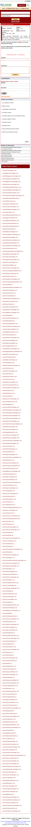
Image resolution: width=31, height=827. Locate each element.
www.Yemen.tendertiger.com (10, 791)
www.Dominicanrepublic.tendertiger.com (13, 195)
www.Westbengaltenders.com (10, 780)
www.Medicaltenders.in (8, 321)
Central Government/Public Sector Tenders (11, 147)
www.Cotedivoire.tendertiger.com (11, 727)
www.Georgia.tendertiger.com (10, 329)
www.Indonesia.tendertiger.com (11, 563)
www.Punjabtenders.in (8, 677)
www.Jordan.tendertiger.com (10, 674)
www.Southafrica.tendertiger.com (11, 245)
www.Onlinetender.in (8, 532)
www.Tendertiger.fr (7, 613)
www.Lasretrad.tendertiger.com (10, 752)
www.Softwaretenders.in (9, 201)
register (19, 42)
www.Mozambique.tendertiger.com (11, 410)
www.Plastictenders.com (9, 621)
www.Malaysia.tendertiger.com (10, 243)
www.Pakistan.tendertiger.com (10, 554)
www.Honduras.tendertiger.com (11, 529)
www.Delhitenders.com (8, 783)
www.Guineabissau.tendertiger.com (12, 440)
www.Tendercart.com (8, 368)
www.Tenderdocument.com (9, 401)
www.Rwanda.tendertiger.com (10, 744)
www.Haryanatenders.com (9, 485)
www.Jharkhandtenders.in (9, 641)
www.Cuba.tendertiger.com (9, 749)
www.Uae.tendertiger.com (9, 669)
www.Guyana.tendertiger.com (10, 463)
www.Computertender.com (9, 660)
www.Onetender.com (8, 521)
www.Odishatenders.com (9, 499)
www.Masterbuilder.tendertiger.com (12, 287)
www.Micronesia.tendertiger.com (11, 365)
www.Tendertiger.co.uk (8, 568)
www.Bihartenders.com (8, 393)
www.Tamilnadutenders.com (10, 323)
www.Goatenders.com (8, 362)
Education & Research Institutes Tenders (10, 152)
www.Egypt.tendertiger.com (9, 217)
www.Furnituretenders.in (9, 295)
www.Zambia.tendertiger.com (10, 802)
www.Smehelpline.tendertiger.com (11, 190)
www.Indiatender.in (7, 552)
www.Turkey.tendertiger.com (10, 658)
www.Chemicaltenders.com (9, 593)
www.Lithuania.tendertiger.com (10, 797)
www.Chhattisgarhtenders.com (10, 605)
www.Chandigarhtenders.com (10, 582)
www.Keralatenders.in (8, 730)
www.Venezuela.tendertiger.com (11, 747)
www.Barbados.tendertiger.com (10, 348)
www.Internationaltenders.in (10, 574)
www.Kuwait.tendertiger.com (10, 741)
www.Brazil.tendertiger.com (9, 449)
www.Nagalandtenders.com (9, 432)
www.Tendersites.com (8, 524)
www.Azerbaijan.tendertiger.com (11, 326)
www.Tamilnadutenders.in (9, 334)
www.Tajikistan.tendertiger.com (10, 312)
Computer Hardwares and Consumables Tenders (13, 115)
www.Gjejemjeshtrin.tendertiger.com (12, 351)
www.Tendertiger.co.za (8, 580)
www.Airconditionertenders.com (11, 192)
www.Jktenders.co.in (8, 652)
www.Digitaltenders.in (8, 794)
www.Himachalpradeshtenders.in (11, 518)
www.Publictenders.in (8, 655)
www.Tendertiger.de (7, 591)
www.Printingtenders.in (8, 632)
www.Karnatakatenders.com (10, 685)
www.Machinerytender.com (9, 808)
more (26, 141)
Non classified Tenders (6, 155)
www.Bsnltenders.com (8, 460)
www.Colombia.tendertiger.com (10, 638)
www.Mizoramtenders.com (9, 376)
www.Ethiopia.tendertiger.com (10, 273)
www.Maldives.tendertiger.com (10, 254)
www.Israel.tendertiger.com (9, 607)
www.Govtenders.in (7, 396)
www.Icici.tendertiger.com (9, 541)
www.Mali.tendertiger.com (9, 265)
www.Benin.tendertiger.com (9, 371)
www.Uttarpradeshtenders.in (10, 735)
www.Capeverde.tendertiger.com (11, 538)
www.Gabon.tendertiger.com (10, 307)
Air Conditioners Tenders (8, 102)
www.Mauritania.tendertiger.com (11, 298)
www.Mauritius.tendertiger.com (10, 309)
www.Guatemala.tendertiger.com (11, 418)
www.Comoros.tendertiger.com (10, 649)
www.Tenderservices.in (8, 513)
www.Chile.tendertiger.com (9, 627)
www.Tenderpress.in (7, 502)
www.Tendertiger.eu (7, 602)
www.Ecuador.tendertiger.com (10, 206)
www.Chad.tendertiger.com (9, 571)
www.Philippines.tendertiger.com (11, 610)
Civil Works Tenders (6, 112)
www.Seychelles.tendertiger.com (11, 800)
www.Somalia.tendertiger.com (10, 223)
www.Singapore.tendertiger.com (11, 178)
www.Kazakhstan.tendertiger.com (11, 708)
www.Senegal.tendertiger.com (10, 788)
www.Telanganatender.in (9, 357)
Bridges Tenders (6, 106)
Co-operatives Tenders (6, 149)
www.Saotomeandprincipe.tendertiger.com (13, 755)
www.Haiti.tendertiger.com (9, 474)
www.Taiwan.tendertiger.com (10, 301)
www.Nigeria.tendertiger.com (10, 488)
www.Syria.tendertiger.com (9, 290)
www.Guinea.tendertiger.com (10, 429)
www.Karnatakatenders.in (9, 696)
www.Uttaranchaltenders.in (9, 713)
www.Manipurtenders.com (9, 276)
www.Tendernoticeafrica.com (10, 468)
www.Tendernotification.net (9, 479)
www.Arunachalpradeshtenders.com (12, 282)
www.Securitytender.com (9, 777)
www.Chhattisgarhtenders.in (10, 616)
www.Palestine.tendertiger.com (10, 566)
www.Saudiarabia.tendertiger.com (11, 766)
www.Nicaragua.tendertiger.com (11, 465)
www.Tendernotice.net (8, 446)
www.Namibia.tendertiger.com (10, 443)
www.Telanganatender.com (9, 346)
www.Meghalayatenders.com (10, 332)
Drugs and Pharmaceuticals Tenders (10, 128)
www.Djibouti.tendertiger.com (10, 173)
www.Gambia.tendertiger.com (10, 318)
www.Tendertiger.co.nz (8, 557)
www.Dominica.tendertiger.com (10, 184)
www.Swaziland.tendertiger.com (11, 279)
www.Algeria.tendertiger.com (10, 204)
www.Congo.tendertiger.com (10, 671)
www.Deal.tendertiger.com (9, 772)
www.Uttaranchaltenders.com (10, 702)
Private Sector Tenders (6, 156)
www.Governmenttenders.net (10, 385)
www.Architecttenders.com (9, 248)
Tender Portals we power (9, 166)
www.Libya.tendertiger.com (9, 786)
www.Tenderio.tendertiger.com (10, 435)
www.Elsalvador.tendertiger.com (11, 240)
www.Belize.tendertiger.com (9, 359)
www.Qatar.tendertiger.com (9, 699)
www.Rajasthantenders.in (9, 733)
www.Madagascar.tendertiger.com (11, 176)
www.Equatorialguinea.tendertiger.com (12, 251)
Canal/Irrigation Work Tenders (9, 109)
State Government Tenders (7, 160)
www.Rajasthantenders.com (10, 722)
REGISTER (22, 5)
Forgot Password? (5, 96)
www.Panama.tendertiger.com (10, 577)
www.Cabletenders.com (8, 504)
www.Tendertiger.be (7, 546)
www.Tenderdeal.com (8, 390)
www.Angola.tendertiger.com (10, 237)
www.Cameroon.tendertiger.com (11, 515)
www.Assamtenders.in (8, 304)
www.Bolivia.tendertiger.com (10, 426)
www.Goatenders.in (7, 373)
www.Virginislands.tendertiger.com (11, 769)
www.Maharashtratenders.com (10, 220)
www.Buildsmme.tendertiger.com (11, 471)
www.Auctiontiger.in (7, 315)
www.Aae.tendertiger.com (9, 170)
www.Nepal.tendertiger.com (9, 454)
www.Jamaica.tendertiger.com (10, 619)
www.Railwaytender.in (8, 710)
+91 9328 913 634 (24, 8)
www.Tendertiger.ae (7, 535)
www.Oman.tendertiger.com (10, 510)
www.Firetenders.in (7, 284)
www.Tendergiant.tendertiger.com (11, 412)
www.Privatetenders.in (8, 644)
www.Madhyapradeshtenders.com (11, 187)
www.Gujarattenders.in (8, 451)
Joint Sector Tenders (6, 153)
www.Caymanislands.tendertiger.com (12, 549)
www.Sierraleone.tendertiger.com (11, 811)
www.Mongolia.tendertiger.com (10, 387)
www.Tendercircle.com (8, 379)
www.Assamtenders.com (9, 293)
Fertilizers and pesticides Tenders (10, 132)
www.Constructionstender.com (10, 683)
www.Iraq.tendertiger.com (9, 596)
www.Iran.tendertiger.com (9, 585)
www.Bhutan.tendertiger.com (10, 382)
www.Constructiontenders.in (10, 705)
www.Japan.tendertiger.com (10, 630)
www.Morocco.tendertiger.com (10, 398)
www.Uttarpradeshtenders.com (10, 724)
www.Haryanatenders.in (8, 496)
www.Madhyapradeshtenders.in (11, 198)
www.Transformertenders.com (10, 635)
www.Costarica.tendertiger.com (10, 716)
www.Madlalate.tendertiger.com (11, 209)
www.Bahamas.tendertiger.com (10, 337)
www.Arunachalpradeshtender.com (11, 270)
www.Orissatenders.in (8, 543)
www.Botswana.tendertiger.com (11, 437)
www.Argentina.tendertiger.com (10, 259)
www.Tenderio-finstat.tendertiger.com (12, 424)
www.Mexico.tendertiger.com (10, 354)
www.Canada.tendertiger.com (10, 527)
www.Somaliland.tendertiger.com (11, 234)
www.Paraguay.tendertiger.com (10, 588)
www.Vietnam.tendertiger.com (10, 758)
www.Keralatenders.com (9, 719)
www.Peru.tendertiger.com (9, 599)
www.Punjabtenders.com (9, 666)
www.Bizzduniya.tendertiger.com (11, 415)
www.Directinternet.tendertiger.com (12, 805)
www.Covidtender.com (8, 738)
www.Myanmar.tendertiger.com (10, 421)
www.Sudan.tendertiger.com (10, 256)
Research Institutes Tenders (7, 158)
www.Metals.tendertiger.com (10, 343)
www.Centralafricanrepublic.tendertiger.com (14, 560)
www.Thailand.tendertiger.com (10, 624)
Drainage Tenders (6, 125)
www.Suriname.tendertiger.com (10, 268)
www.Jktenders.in (7, 663)
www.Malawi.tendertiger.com (10, 231)
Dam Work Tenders (6, 122)
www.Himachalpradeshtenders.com (12, 507)
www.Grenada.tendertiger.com (10, 407)
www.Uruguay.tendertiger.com (10, 680)
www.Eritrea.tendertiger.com (10, 262)
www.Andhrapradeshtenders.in (10, 226)
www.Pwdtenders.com (8, 688)
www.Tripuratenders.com (9, 646)
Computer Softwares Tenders (9, 119)
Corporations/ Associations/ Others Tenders (11, 150)
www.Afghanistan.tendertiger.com (11, 181)
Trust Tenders (4, 161)
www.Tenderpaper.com (8, 490)
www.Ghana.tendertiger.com (10, 340)
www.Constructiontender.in (9, 694)
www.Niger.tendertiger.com (9, 476)
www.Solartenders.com (8, 212)
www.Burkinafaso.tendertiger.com (11, 482)
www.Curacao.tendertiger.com (10, 761)
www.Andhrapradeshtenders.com (11, 215)
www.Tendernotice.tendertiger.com (11, 457)
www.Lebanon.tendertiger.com (10, 763)
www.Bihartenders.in (8, 404)
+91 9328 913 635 (10, 8)
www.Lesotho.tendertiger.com (10, 774)
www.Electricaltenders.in (9, 229)
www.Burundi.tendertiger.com (10, 493)
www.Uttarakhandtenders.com (10, 691)
